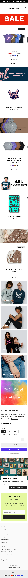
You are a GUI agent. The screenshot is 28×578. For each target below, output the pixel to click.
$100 (15, 434)
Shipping (3, 529)
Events (3, 537)
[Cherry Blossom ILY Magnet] (14, 95)
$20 (9, 431)
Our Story (4, 527)
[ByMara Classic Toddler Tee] (14, 38)
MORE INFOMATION (17, 487)
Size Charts (4, 534)
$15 (4, 431)
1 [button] (11, 59)
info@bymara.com (6, 546)
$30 (21, 431)
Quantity (3, 440)
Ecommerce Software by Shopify (14, 567)
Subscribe (13, 516)
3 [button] (14, 59)
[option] (14, 19)
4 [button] (16, 59)
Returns (3, 532)
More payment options (14, 453)
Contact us (4, 542)
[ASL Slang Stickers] (14, 204)
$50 (4, 434)
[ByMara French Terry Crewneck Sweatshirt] (14, 146)
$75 (9, 434)
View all (13, 63)
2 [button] (13, 59)
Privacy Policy (5, 539)
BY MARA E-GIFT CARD (10, 411)
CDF (13, 572)
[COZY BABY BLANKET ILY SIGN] (14, 256)
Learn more (14, 418)
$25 (15, 431)
